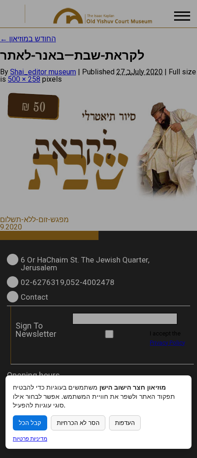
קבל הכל (30, 422)
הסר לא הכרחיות (78, 422)
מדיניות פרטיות (30, 438)
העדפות (125, 422)
